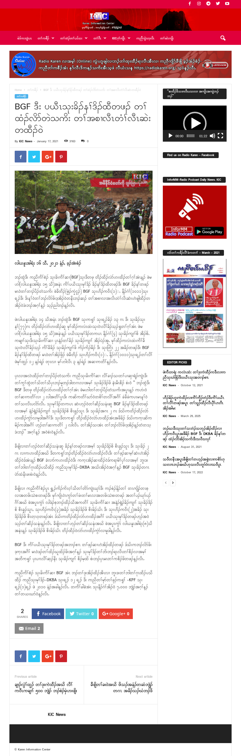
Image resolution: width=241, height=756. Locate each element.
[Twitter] (217, 4)
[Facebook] (189, 4)
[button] (222, 38)
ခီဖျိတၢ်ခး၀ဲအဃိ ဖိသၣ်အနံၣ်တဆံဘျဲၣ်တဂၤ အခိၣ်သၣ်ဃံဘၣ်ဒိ (122, 688)
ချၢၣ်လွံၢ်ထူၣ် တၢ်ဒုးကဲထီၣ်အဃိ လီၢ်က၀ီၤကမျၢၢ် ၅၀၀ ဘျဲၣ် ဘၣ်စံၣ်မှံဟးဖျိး (46, 688)
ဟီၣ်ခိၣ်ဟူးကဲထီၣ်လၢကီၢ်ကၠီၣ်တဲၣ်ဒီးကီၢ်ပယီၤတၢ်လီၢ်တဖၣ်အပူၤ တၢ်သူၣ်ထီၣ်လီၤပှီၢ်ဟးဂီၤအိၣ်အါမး (193, 403)
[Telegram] (208, 4)
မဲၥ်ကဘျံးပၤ (24, 38)
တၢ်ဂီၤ (97, 38)
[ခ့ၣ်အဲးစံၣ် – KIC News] (120, 20)
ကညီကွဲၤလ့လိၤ (145, 38)
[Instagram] (198, 4)
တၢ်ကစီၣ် (32, 90)
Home (18, 90)
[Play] (170, 136)
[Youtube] (227, 4)
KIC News (25, 141)
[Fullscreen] (220, 136)
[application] (195, 123)
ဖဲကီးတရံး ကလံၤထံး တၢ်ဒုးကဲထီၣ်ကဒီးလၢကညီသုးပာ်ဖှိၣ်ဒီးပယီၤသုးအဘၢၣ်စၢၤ (194, 374)
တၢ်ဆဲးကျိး (167, 38)
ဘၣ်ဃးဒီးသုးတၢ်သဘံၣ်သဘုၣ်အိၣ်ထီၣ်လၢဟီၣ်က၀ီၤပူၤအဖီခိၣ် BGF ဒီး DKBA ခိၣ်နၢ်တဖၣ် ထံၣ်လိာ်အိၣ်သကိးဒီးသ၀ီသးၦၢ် (194, 434)
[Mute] (212, 136)
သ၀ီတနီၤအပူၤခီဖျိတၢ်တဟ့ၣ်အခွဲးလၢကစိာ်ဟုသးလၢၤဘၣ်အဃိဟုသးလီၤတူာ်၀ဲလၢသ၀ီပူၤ (194, 462)
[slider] (191, 135)
